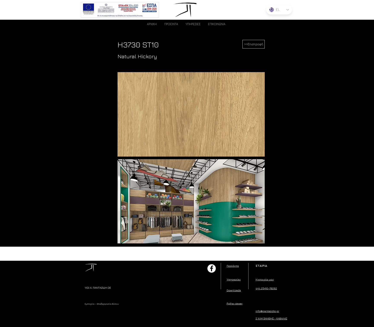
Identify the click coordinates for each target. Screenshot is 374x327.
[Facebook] (211, 268)
